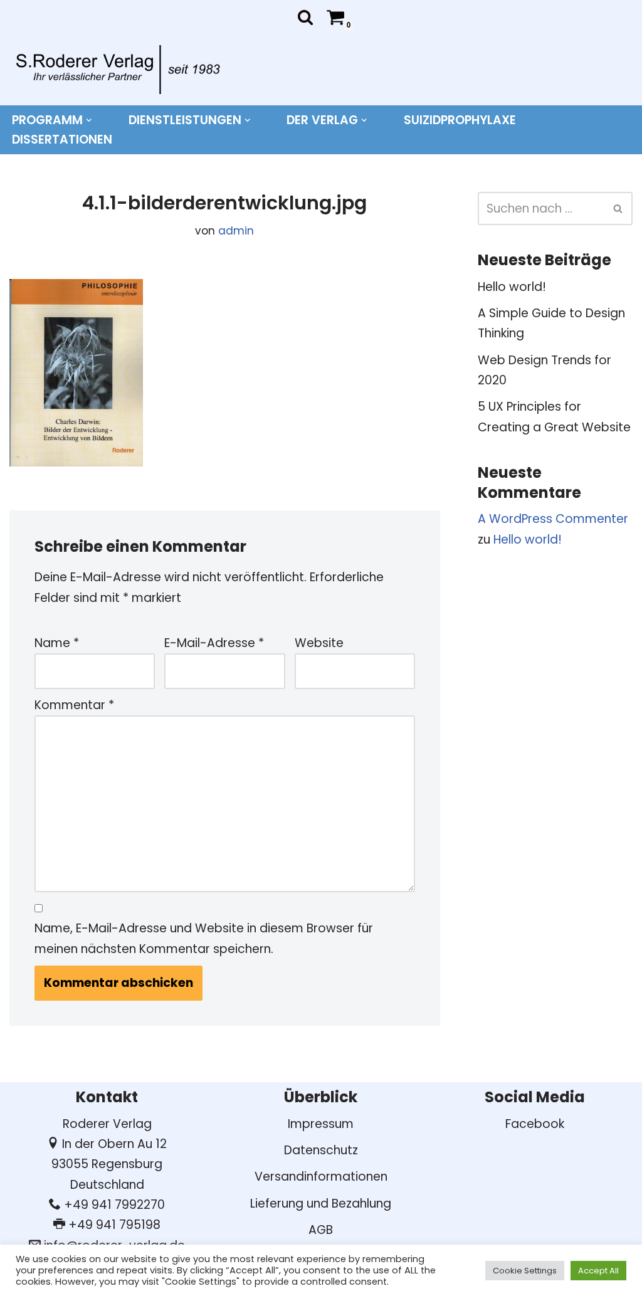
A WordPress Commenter (553, 518)
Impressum (321, 1123)
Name (56, 643)
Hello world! (512, 286)
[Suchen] (305, 17)
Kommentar (74, 705)
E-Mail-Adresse (214, 643)
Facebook (534, 1123)
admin (236, 230)
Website (319, 643)
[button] (89, 120)
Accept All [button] (598, 1271)
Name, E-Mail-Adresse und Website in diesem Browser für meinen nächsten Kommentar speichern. (203, 938)
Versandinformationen (321, 1176)
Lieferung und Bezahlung (320, 1203)
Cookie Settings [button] (525, 1271)
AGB (320, 1229)
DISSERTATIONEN (62, 139)
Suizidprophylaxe (460, 120)
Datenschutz (321, 1150)
